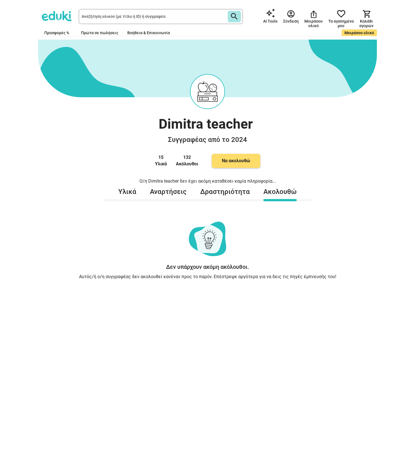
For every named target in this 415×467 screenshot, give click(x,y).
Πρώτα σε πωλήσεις (99, 33)
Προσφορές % (56, 33)
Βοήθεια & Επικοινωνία (148, 33)
